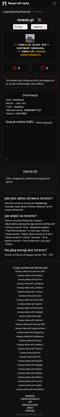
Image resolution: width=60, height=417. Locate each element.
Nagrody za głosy (30, 404)
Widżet (30, 407)
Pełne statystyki (44, 122)
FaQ (30, 401)
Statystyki (30, 410)
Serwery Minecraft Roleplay (30, 365)
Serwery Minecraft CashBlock (30, 283)
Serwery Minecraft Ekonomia (30, 308)
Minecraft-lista (18, 3)
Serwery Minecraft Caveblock (30, 287)
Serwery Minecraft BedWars (30, 275)
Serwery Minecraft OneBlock (30, 344)
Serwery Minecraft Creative (30, 291)
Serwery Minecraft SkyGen (30, 369)
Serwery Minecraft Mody (30, 340)
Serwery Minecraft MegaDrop (30, 332)
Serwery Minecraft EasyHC (30, 304)
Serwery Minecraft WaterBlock (30, 389)
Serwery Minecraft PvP (30, 352)
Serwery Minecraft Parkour (30, 348)
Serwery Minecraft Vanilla (30, 385)
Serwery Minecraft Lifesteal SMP (30, 324)
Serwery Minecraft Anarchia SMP (30, 271)
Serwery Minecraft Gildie (30, 316)
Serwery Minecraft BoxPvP (30, 279)
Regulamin (30, 395)
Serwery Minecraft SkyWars (30, 373)
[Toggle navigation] (54, 3)
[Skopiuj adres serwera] (39, 20)
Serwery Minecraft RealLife (30, 360)
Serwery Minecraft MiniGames (30, 336)
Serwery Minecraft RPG (30, 356)
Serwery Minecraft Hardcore (30, 320)
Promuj (19, 26)
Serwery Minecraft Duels (30, 295)
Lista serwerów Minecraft (16, 11)
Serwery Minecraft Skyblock (30, 377)
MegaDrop (19, 107)
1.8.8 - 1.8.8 (20, 103)
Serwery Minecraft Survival (30, 381)
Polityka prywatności (30, 398)
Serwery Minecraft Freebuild (30, 312)
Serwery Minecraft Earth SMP (30, 299)
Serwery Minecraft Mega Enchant (30, 328)
